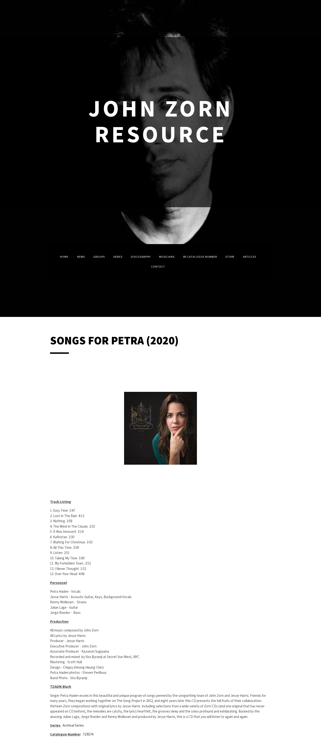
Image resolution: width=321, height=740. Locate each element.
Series (117, 257)
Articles (249, 257)
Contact (158, 267)
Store (230, 257)
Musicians (167, 257)
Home (64, 257)
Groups (99, 257)
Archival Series (73, 725)
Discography (141, 257)
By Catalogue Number (200, 257)
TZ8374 (88, 734)
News (81, 257)
